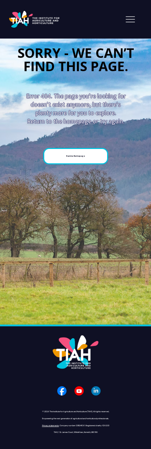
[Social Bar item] (61, 390)
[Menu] (130, 19)
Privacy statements (50, 425)
